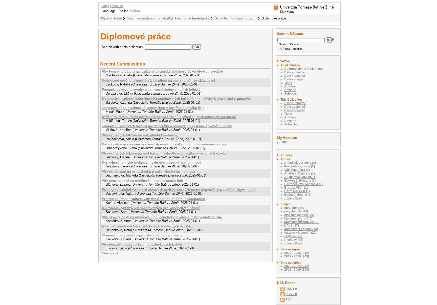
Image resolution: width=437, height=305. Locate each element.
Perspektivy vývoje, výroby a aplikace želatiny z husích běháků (151, 90)
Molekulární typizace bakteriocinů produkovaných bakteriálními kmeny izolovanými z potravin (176, 99)
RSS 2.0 (291, 294)
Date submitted (295, 72)
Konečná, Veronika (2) (300, 163)
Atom (289, 299)
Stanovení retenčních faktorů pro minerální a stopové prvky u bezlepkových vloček (167, 126)
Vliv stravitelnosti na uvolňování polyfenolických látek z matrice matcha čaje (162, 217)
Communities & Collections (303, 69)
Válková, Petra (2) (297, 170)
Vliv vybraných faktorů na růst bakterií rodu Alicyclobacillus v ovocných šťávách (165, 153)
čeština (135, 11)
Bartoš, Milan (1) (296, 187)
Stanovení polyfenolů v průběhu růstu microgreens (142, 235)
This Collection (293, 48)
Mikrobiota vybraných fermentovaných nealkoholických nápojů (151, 208)
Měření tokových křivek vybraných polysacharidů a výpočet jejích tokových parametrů (169, 117)
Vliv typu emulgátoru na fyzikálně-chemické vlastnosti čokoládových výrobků (162, 71)
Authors (290, 86)
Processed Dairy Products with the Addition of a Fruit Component (153, 199)
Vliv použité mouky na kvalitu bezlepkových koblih (142, 244)
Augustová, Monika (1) (300, 177)
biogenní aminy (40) (298, 218)
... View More (293, 198)
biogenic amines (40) (299, 215)
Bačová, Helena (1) (298, 195)
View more (110, 253)
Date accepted (294, 79)
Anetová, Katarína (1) (299, 173)
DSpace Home (111, 18)
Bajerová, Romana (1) (300, 180)
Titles (288, 83)
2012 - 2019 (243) (296, 256)
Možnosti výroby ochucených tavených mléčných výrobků (147, 226)
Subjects (290, 93)
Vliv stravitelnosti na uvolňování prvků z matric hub (142, 181)
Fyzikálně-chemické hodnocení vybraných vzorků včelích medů (151, 162)
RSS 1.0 (291, 289)
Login (105, 6)
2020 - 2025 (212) (296, 253)
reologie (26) (293, 236)
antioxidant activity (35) (301, 229)
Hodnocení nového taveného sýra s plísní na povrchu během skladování (158, 80)
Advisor (290, 90)
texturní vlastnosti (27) (300, 232)
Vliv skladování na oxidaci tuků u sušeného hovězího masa (148, 171)
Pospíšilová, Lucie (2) (299, 166)
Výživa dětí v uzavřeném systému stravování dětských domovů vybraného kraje (164, 144)
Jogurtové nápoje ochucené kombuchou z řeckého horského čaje (153, 108)
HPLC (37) (291, 225)
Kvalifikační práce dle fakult (148, 18)
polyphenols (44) (296, 211)
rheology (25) (293, 240)
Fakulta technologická (192, 18)
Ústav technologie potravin (235, 18)
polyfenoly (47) (294, 208)
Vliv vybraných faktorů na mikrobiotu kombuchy (140, 135)
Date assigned (294, 76)
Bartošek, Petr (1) (297, 191)
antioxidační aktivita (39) (301, 222)
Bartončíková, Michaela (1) (303, 184)
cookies (117, 6)
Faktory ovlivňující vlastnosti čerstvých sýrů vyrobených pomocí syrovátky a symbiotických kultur (179, 190)
